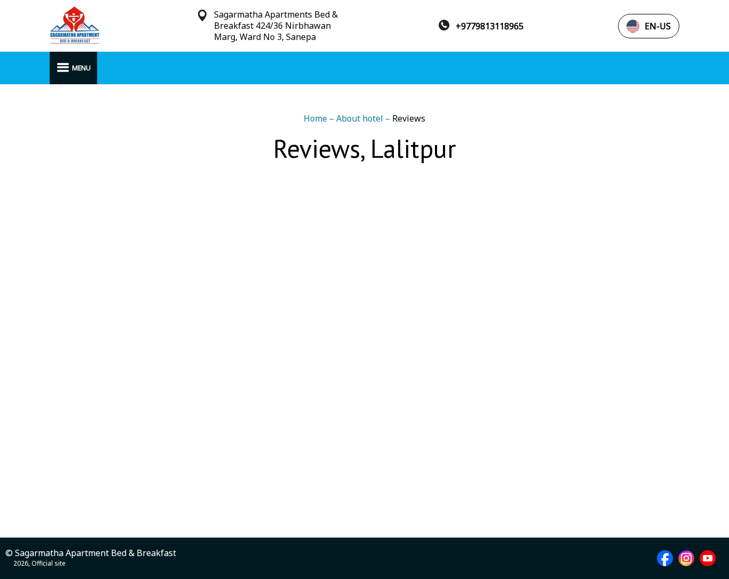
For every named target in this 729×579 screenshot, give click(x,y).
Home (316, 118)
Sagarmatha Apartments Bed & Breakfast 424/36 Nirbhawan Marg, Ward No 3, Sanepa (276, 26)
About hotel (360, 118)
